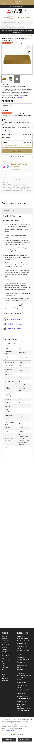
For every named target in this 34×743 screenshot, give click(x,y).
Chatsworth (21, 655)
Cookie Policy (10, 730)
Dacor (3, 674)
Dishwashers (5, 640)
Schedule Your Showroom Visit (17, 6)
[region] (17, 730)
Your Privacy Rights (17, 734)
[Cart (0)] (30, 11)
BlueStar (4, 672)
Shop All (4, 651)
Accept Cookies (24, 739)
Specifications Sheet (14, 319)
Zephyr (4, 665)
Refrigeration (5, 638)
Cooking (4, 35)
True (3, 663)
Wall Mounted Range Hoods (24, 35)
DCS (3, 670)
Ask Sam (17, 179)
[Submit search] (30, 22)
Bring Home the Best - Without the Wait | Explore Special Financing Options (17, 3)
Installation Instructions (14, 324)
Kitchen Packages (7, 645)
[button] (17, 1)
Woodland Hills (23, 636)
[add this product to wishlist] (29, 52)
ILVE (3, 661)
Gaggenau (5, 678)
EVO (3, 676)
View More (5, 680)
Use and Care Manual (14, 328)
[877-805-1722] (25, 11)
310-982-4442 (22, 701)
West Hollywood (23, 694)
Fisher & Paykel (6, 659)
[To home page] (15, 11)
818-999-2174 (22, 643)
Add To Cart (17, 151)
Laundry (4, 643)
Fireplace (4, 649)
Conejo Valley (22, 673)
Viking (10, 105)
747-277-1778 (22, 662)
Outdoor (4, 647)
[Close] (32, 719)
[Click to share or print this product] (29, 47)
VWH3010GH (9, 107)
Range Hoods (11, 35)
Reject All (9, 739)
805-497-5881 (22, 683)
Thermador (5, 667)
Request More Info (18, 156)
